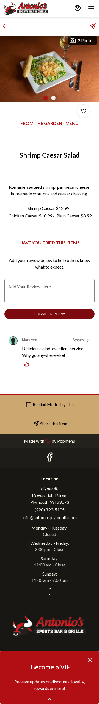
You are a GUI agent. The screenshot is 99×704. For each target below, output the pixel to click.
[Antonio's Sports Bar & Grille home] (29, 8)
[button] (6, 26)
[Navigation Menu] (91, 8)
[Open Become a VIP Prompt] (49, 699)
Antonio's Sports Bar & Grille (49, 625)
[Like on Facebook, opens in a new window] (49, 458)
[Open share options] (92, 26)
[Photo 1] (45, 98)
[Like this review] (28, 364)
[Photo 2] (53, 98)
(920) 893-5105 (50, 509)
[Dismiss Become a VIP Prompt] (90, 659)
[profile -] (77, 8)
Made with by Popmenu (39, 440)
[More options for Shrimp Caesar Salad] (83, 111)
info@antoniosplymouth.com (49, 517)
